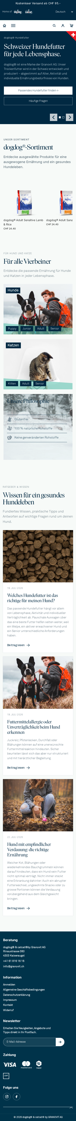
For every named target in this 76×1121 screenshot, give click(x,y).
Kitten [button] (12, 383)
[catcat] (29, 12)
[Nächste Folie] (65, 207)
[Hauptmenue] (13, 25)
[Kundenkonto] (62, 25)
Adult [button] (40, 328)
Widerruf (8, 1010)
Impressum (10, 1000)
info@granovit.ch (13, 966)
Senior (13, 69)
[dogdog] (18, 12)
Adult (12, 62)
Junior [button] (27, 328)
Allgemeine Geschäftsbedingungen (24, 989)
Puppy (13, 47)
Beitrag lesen (18, 645)
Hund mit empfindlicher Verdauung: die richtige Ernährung (29, 849)
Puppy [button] (12, 328)
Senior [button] (54, 328)
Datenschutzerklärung (16, 995)
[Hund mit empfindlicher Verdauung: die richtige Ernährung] (38, 805)
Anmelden (9, 984)
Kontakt (8, 1005)
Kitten (13, 94)
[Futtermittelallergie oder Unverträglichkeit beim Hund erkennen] (38, 683)
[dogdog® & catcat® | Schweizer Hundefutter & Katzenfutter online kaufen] (4, 25)
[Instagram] (7, 1096)
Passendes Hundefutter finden (38, 90)
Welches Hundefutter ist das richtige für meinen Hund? (32, 597)
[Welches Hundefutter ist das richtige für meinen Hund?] (38, 556)
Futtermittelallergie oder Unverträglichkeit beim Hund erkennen (33, 727)
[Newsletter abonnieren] (60, 1042)
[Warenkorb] (71, 25)
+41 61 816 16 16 (13, 961)
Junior (13, 54)
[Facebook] (16, 1096)
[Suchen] (54, 25)
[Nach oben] (71, 1107)
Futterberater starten (22, 76)
